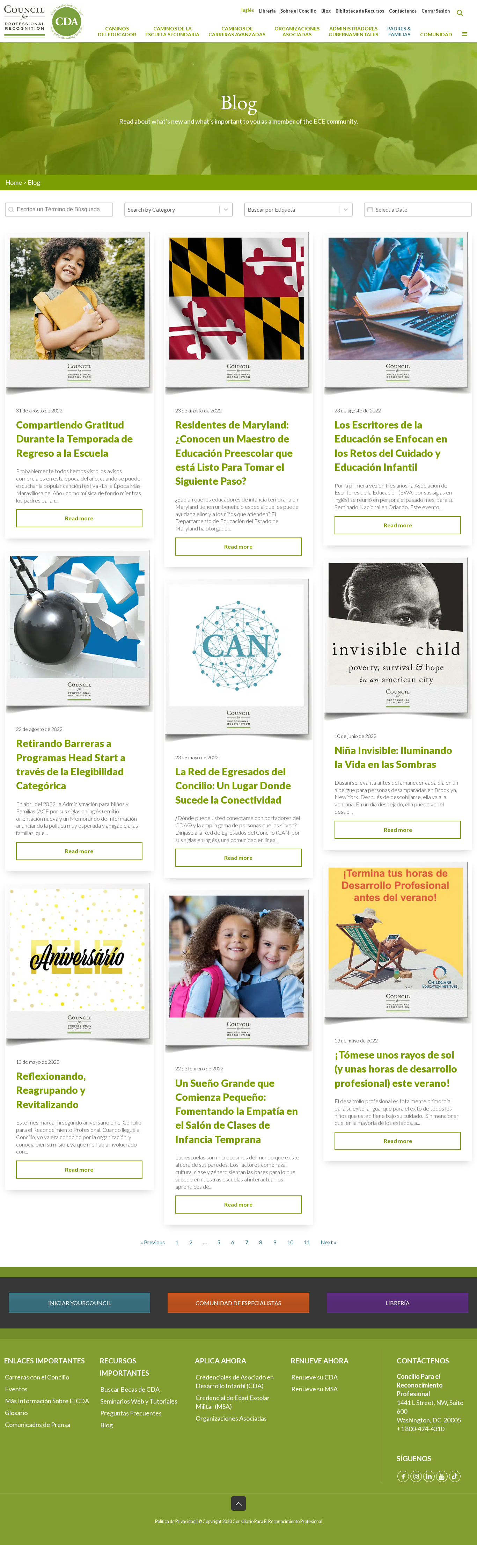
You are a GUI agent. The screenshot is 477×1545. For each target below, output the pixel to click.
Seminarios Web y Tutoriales (138, 1401)
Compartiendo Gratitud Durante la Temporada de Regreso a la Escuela (74, 439)
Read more (79, 518)
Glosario (16, 1412)
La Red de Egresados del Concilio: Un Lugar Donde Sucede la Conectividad (233, 786)
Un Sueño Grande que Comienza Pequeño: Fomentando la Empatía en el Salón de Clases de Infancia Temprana (236, 1111)
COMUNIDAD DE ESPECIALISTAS (238, 1302)
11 (307, 1242)
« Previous (152, 1242)
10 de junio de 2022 (355, 736)
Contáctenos (403, 11)
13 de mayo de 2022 (37, 1062)
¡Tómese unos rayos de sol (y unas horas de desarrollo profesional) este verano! (396, 1069)
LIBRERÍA (398, 1302)
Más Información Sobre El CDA (47, 1401)
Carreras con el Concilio (37, 1377)
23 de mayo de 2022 (197, 757)
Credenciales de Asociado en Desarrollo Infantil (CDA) (235, 1381)
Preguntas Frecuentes (131, 1413)
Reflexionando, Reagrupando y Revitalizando (51, 1090)
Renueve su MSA (314, 1389)
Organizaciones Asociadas (231, 1418)
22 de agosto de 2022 (39, 729)
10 (290, 1242)
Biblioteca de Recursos (360, 11)
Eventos (16, 1389)
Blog (326, 11)
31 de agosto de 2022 (39, 410)
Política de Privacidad (175, 1521)
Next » (329, 1242)
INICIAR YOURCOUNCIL (79, 1302)
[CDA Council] (43, 21)
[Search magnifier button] (462, 13)
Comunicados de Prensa (37, 1424)
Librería (267, 11)
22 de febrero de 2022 (199, 1068)
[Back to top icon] (238, 1503)
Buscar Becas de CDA (130, 1389)
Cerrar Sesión (435, 11)
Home (13, 182)
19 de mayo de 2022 (356, 1041)
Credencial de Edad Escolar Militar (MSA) (233, 1402)
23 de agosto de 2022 (198, 410)
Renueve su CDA (314, 1377)
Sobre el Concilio (298, 11)
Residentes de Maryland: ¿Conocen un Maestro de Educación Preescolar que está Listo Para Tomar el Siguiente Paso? (234, 453)
